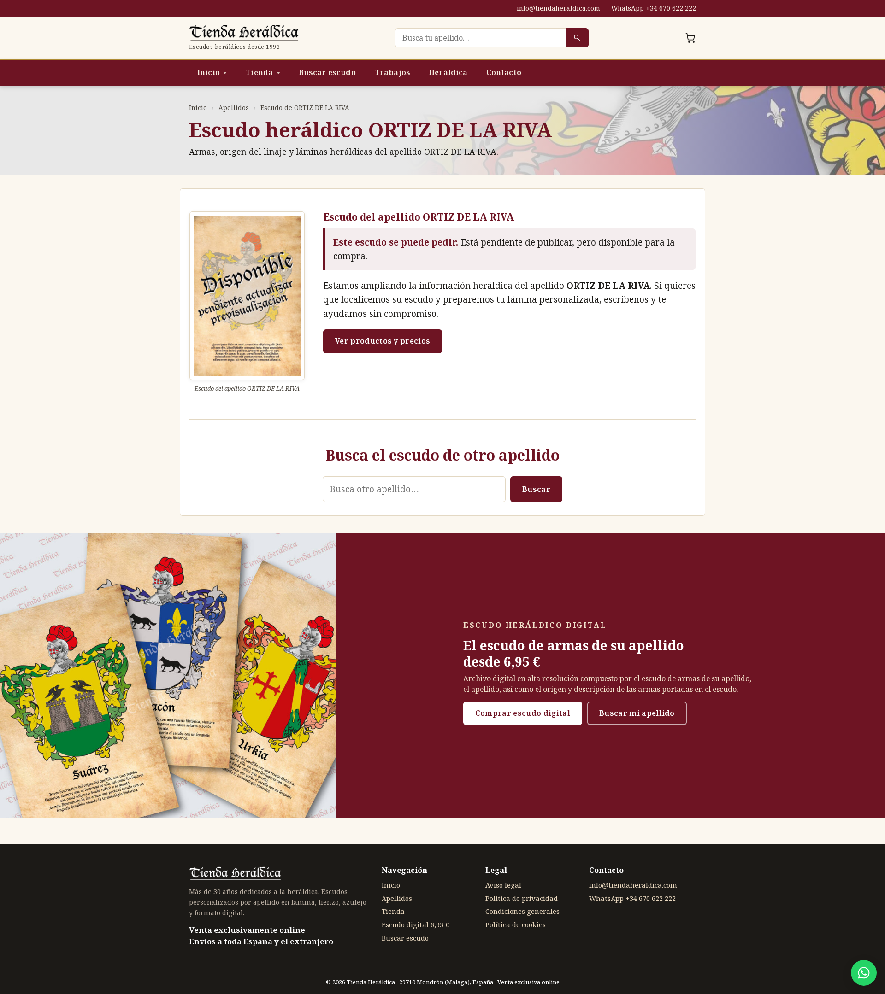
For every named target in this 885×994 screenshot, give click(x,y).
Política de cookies (515, 924)
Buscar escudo (327, 72)
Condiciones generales (522, 911)
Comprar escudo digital (522, 713)
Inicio (208, 72)
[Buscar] (577, 37)
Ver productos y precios (382, 341)
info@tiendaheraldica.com (558, 8)
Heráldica (448, 72)
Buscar (536, 489)
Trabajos (392, 72)
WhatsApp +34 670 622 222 (653, 8)
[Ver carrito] (690, 37)
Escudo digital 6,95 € (415, 924)
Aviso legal (503, 884)
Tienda (259, 72)
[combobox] (480, 37)
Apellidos (233, 107)
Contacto (503, 72)
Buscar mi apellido (637, 713)
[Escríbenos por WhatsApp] (864, 973)
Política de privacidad (521, 898)
